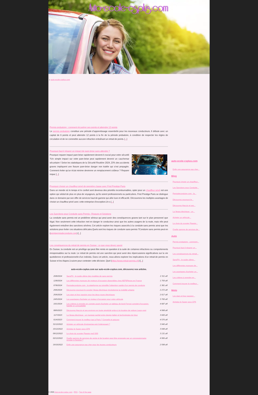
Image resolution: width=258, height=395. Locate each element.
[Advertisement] (108, 101)
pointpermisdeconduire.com (63, 233)
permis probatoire (61, 131)
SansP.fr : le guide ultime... (184, 260)
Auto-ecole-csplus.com (63, 392)
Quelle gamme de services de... (186, 229)
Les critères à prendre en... (184, 277)
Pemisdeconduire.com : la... (184, 193)
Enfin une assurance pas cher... (186, 169)
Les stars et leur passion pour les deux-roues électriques (91, 295)
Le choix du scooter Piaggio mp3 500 (82, 333)
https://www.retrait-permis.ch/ (125, 261)
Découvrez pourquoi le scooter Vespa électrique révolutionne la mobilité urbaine (100, 290)
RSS (76, 392)
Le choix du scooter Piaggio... (185, 223)
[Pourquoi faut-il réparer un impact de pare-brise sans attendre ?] (149, 164)
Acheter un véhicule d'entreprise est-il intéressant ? (88, 324)
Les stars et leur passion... (184, 296)
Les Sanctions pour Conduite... (186, 188)
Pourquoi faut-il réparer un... (185, 248)
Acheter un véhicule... (182, 217)
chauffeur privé (153, 190)
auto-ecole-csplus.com (60, 79)
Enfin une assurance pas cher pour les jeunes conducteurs (92, 345)
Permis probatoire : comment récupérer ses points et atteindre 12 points (83, 127)
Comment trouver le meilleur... (185, 284)
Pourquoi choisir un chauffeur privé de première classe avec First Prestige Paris (87, 186)
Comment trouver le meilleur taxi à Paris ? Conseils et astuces (93, 320)
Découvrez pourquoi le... (183, 200)
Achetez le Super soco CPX (78, 329)
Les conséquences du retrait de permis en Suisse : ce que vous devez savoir (86, 245)
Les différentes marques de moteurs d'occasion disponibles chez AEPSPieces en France (104, 281)
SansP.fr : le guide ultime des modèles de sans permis (89, 276)
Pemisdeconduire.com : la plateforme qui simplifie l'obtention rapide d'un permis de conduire (106, 285)
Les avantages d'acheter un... (185, 272)
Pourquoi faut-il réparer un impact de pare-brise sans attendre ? (80, 151)
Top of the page (85, 392)
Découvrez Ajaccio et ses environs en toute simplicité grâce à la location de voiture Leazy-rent (106, 310)
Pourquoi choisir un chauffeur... (186, 182)
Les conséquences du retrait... (185, 254)
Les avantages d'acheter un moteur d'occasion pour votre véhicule (95, 299)
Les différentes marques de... (185, 265)
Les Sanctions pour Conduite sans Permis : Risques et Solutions (80, 214)
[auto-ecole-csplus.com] (129, 37)
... (126, 139)
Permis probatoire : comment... (186, 242)
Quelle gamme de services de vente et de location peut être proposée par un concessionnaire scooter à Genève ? (106, 339)
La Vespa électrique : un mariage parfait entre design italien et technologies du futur (102, 315)
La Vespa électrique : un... (184, 211)
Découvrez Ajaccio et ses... (184, 205)
